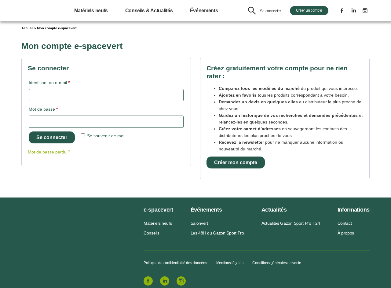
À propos (346, 233)
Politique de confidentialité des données (175, 263)
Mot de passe (54, 109)
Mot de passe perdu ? (49, 152)
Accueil (27, 28)
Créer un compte (309, 10)
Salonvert (199, 223)
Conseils (151, 233)
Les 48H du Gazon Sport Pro (217, 233)
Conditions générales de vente (276, 263)
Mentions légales (229, 263)
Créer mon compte (235, 162)
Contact (345, 223)
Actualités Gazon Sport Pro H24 (290, 223)
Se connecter (270, 11)
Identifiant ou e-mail (59, 82)
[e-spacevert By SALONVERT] (61, 229)
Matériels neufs (91, 10)
